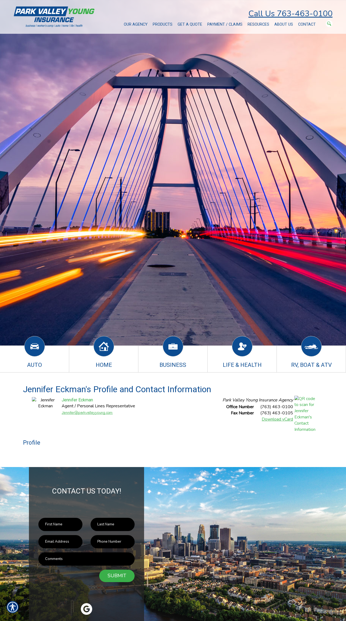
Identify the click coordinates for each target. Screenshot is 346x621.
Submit (117, 575)
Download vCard (277, 419)
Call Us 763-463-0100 (290, 13)
